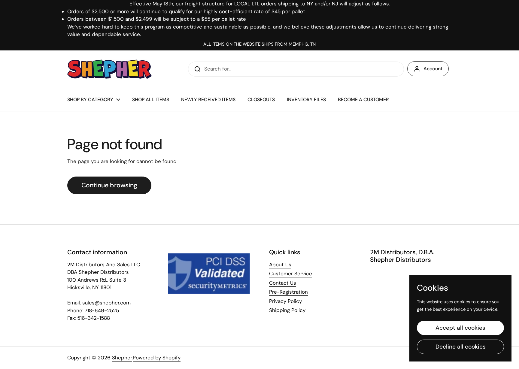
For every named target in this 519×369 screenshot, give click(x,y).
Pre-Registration (288, 292)
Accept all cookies (460, 327)
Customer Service (290, 273)
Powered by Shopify (157, 357)
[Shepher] (109, 69)
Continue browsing (109, 185)
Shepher (122, 357)
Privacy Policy (285, 301)
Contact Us (282, 283)
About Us (280, 264)
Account (432, 68)
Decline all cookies (461, 346)
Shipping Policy (287, 310)
